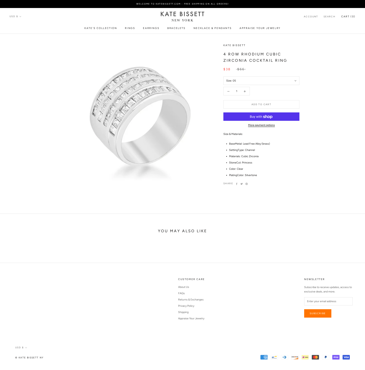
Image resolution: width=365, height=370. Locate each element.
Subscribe (318, 313)
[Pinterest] (246, 184)
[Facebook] (237, 184)
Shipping (183, 312)
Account (311, 16)
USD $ (14, 16)
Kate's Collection (100, 28)
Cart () (348, 16)
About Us (183, 287)
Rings (130, 28)
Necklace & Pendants (213, 28)
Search (329, 16)
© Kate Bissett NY (29, 357)
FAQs (181, 293)
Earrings (151, 28)
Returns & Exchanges (191, 299)
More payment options (261, 125)
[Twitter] (241, 184)
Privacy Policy (186, 306)
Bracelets (176, 28)
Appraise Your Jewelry (260, 28)
